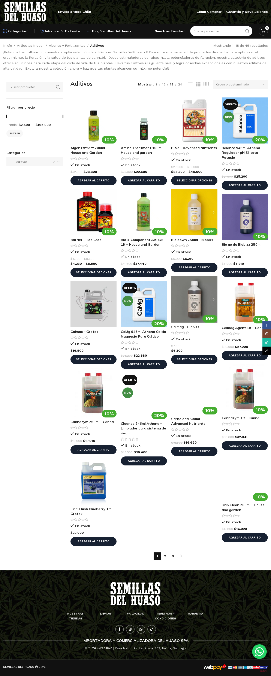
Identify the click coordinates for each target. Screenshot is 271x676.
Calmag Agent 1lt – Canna (244, 328)
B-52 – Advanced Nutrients (194, 148)
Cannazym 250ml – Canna (92, 422)
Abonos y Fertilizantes (67, 45)
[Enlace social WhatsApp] (141, 629)
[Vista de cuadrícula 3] (198, 84)
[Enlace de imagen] (135, 594)
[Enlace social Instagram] (130, 629)
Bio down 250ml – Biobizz (192, 240)
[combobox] (34, 161)
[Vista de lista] (190, 84)
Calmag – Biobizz (185, 327)
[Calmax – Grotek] (93, 304)
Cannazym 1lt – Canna (240, 418)
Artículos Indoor (30, 45)
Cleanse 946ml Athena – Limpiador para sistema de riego (143, 428)
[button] (93, 180)
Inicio (7, 45)
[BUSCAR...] (58, 87)
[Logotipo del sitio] (25, 11)
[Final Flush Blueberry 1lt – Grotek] (93, 482)
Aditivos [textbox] (18, 161)
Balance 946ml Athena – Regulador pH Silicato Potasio (242, 153)
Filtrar (14, 133)
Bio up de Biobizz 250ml (241, 244)
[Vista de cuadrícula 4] (206, 84)
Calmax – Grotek (84, 331)
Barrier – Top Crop (86, 240)
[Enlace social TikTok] (151, 629)
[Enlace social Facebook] (119, 629)
